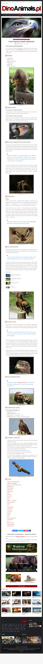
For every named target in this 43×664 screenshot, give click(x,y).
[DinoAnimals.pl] (21, 9)
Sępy (8, 516)
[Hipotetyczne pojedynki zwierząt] (5, 638)
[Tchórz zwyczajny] (6, 610)
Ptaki (21, 39)
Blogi (9, 648)
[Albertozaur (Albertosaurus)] (26, 593)
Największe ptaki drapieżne (12, 483)
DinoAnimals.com (32, 649)
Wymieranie (11, 631)
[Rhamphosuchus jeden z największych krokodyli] (6, 593)
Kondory (8, 497)
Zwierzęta (28, 39)
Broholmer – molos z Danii (14, 282)
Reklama (9, 649)
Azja (16, 39)
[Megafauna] (6, 601)
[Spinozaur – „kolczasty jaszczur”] (18, 638)
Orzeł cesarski (9, 508)
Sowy (8, 521)
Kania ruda (9, 494)
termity (34, 269)
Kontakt (23, 649)
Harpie (8, 492)
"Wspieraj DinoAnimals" (20, 536)
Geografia (24, 625)
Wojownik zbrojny (10, 525)
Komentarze (7, 648)
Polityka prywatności (13, 649)
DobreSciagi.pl (26, 649)
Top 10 (3, 631)
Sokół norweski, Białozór (11, 518)
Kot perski (12, 286)
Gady (21, 625)
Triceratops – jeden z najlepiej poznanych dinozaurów (21, 563)
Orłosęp (8, 503)
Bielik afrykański (10, 486)
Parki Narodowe (17, 628)
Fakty (29, 648)
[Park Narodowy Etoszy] (35, 623)
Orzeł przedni (9, 511)
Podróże (25, 628)
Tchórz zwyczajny (4, 613)
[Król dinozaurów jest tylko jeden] (11, 638)
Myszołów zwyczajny (11, 502)
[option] (21, 563)
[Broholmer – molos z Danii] (8, 283)
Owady (13, 628)
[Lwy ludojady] (26, 601)
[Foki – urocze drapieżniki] (36, 610)
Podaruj (34, 648)
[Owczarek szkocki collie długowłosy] (8, 279)
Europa (18, 39)
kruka (8, 441)
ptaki (12, 58)
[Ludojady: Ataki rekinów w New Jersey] (36, 593)
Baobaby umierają (14, 613)
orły (12, 62)
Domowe (16, 625)
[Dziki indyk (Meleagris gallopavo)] (26, 610)
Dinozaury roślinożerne (10, 625)
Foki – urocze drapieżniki (35, 613)
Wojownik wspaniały (10, 524)
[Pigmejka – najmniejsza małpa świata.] (16, 601)
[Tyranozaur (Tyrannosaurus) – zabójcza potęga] (11, 642)
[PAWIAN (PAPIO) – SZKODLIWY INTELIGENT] (35, 626)
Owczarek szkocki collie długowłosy (16, 278)
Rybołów (8, 513)
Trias (5, 631)
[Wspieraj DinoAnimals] (21, 548)
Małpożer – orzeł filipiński (11, 500)
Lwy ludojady (24, 605)
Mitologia (3, 628)
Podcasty (21, 628)
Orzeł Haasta (9, 510)
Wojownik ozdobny (10, 522)
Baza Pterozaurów (18, 648)
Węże (15, 631)
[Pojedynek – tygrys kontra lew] (5, 642)
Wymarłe (8, 631)
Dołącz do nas (18, 649)
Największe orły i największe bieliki (13, 481)
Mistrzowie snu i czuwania (36, 605)
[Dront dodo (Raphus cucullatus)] (16, 593)
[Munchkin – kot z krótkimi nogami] (8, 275)
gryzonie (20, 266)
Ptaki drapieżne (24, 39)
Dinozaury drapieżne (4, 625)
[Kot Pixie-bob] (31, 626)
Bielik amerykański (10, 488)
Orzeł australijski (10, 507)
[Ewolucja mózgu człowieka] (39, 623)
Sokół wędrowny (10, 519)
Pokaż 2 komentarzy (21, 586)
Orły (8, 505)
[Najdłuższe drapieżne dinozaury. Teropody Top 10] (18, 642)
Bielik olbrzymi (9, 489)
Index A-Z (4, 648)
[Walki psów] (39, 626)
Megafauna (3, 605)
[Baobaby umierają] (16, 610)
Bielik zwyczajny (10, 491)
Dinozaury (21, 559)
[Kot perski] (8, 287)
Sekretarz (9, 514)
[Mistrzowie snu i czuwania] (36, 601)
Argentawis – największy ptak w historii (14, 484)
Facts (29, 649)
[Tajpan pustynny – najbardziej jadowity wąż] (31, 623)
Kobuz (8, 499)
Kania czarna (9, 495)
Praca (21, 649)
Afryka (14, 39)
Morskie (6, 628)
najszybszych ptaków (21, 382)
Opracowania (10, 628)
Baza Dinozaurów (13, 648)
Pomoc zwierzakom (37, 648)
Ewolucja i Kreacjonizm (5, 3)
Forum (31, 648)
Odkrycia (21, 648)
